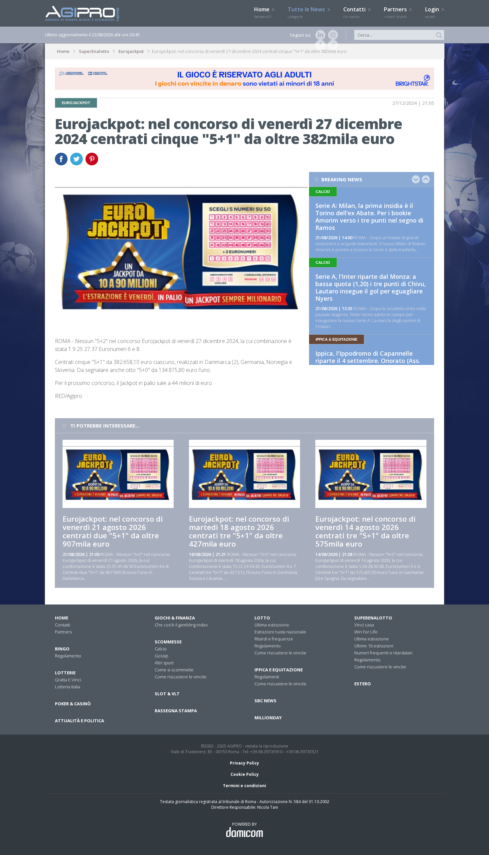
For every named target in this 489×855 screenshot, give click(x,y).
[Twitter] (331, 45)
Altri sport (164, 663)
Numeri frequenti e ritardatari (383, 653)
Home (262, 12)
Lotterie (65, 673)
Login (432, 12)
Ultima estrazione (271, 625)
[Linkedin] (319, 35)
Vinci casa (364, 625)
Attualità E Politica (79, 721)
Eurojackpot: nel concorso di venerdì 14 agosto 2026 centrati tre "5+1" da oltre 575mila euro (365, 531)
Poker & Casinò (73, 704)
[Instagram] (331, 35)
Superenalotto (373, 618)
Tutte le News (307, 12)
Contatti (355, 12)
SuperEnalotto (94, 51)
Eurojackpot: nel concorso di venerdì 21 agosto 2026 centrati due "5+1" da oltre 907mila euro (113, 531)
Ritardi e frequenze (273, 639)
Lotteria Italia (67, 687)
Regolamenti (266, 677)
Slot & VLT (167, 694)
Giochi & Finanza (175, 618)
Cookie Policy (245, 774)
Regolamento (68, 656)
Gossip (161, 656)
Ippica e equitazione (278, 670)
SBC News (265, 701)
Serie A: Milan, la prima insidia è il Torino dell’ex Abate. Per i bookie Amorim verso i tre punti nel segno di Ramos (369, 217)
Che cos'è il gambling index (181, 625)
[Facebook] (319, 45)
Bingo (62, 649)
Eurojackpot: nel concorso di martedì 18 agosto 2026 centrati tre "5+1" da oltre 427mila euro (239, 531)
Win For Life (366, 632)
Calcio (161, 649)
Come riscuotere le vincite (181, 677)
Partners (396, 12)
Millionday (268, 718)
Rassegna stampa (176, 711)
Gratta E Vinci (68, 680)
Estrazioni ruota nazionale (280, 632)
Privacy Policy (244, 763)
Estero (362, 684)
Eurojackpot (131, 51)
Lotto (262, 618)
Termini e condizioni (244, 785)
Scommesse (168, 642)
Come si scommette (174, 670)
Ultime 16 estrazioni (373, 646)
